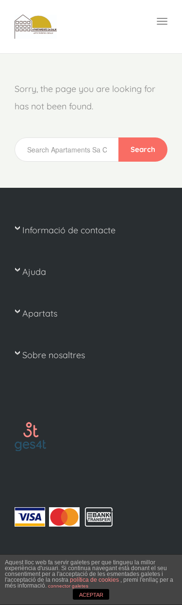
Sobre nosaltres (53, 355)
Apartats (39, 313)
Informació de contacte (69, 230)
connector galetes (68, 586)
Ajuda (34, 271)
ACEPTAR (91, 595)
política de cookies (95, 579)
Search (143, 149)
